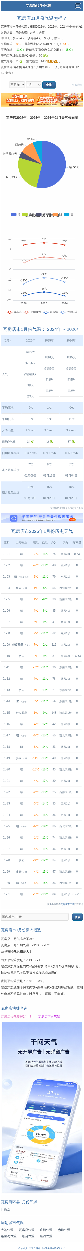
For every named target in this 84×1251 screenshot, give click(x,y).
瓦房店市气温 (67, 904)
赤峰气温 (64, 1230)
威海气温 (46, 1236)
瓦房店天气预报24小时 (17, 1016)
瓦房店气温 (26, 1230)
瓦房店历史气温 (49, 1016)
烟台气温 (28, 1236)
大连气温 (7, 1230)
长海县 (5, 1210)
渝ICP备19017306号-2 (53, 1248)
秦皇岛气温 (9, 1236)
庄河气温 (46, 1230)
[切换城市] (77, 84)
